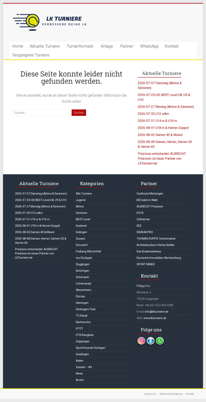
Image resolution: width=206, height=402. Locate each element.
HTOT (79, 328)
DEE (139, 225)
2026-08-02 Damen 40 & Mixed (160, 135)
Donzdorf (82, 245)
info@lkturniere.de (156, 311)
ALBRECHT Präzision (150, 206)
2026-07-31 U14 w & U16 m (157, 121)
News (79, 373)
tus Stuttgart (84, 257)
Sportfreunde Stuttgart (90, 347)
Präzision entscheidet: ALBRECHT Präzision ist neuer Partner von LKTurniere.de (162, 158)
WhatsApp (149, 46)
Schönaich (82, 277)
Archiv (80, 380)
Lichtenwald (83, 283)
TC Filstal (81, 315)
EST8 (140, 212)
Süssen (80, 238)
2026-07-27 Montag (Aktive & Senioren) (166, 107)
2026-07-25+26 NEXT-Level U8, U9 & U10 (40, 200)
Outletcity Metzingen (150, 193)
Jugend (80, 200)
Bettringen (82, 270)
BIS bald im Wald (147, 200)
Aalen (79, 360)
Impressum (150, 394)
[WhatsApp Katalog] (159, 338)
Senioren (81, 212)
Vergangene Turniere (30, 55)
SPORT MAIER (146, 264)
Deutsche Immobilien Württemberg (159, 257)
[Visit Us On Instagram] (141, 338)
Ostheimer (143, 219)
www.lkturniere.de (154, 318)
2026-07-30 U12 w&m (153, 114)
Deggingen (83, 264)
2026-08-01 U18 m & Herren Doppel (163, 128)
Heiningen (82, 302)
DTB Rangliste (85, 335)
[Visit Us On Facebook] (150, 338)
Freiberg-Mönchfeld (88, 251)
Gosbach (81, 225)
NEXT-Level (83, 219)
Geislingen (82, 354)
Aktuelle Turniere (45, 46)
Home (17, 46)
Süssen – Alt (84, 367)
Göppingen (83, 341)
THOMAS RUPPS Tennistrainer (156, 238)
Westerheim (83, 290)
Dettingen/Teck (86, 309)
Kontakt (172, 46)
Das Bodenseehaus (149, 251)
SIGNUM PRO (145, 232)
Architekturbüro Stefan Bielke (155, 245)
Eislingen (81, 232)
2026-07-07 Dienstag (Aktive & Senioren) (41, 193)
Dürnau (80, 296)
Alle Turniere (84, 193)
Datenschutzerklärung (171, 394)
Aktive (80, 206)
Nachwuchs (83, 322)
